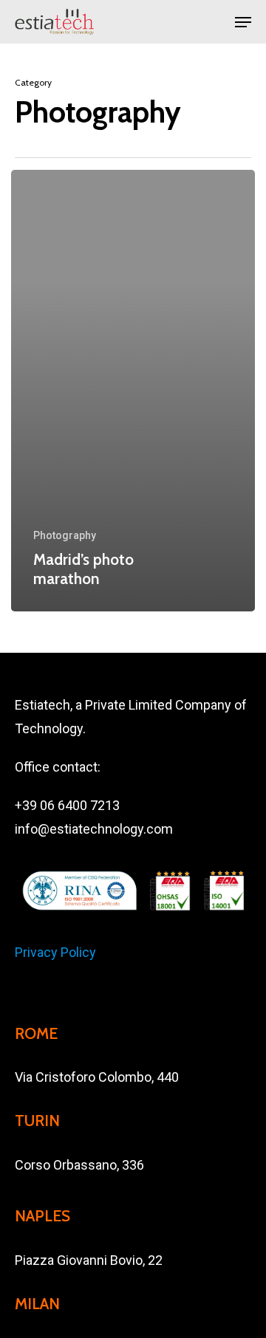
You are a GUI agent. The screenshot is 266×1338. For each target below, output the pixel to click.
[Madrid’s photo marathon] (133, 390)
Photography (64, 535)
